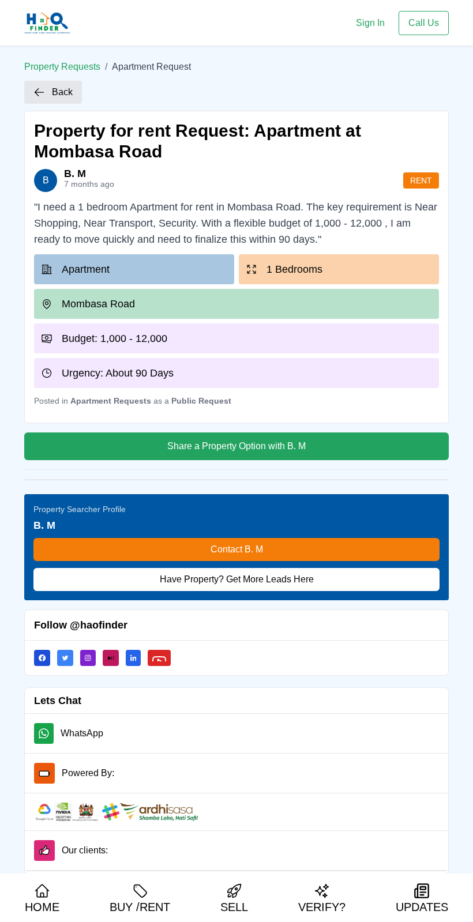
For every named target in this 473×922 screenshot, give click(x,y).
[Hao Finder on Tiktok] (114, 658)
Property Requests (62, 66)
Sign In (370, 23)
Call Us (423, 23)
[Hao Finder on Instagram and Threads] (91, 658)
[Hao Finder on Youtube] (163, 658)
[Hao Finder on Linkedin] (137, 658)
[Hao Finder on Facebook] (45, 658)
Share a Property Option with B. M (236, 446)
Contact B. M (237, 549)
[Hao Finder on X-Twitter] (68, 658)
